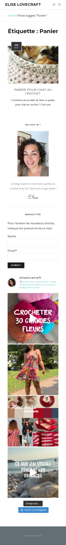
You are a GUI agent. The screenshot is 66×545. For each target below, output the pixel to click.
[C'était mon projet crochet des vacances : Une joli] (33, 318)
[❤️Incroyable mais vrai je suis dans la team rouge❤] (33, 421)
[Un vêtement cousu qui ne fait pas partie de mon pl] (33, 369)
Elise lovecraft (23, 4)
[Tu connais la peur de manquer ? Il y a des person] (33, 472)
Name (12, 236)
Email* (12, 250)
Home (12, 15)
